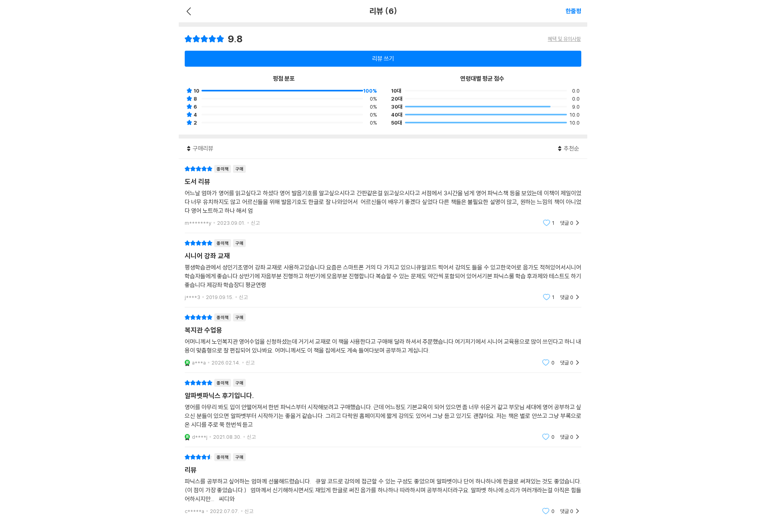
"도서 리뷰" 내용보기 (383, 196)
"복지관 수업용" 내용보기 (383, 339)
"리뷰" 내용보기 (383, 484)
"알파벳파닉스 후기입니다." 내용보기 (383, 410)
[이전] (188, 11)
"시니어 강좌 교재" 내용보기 (383, 270)
